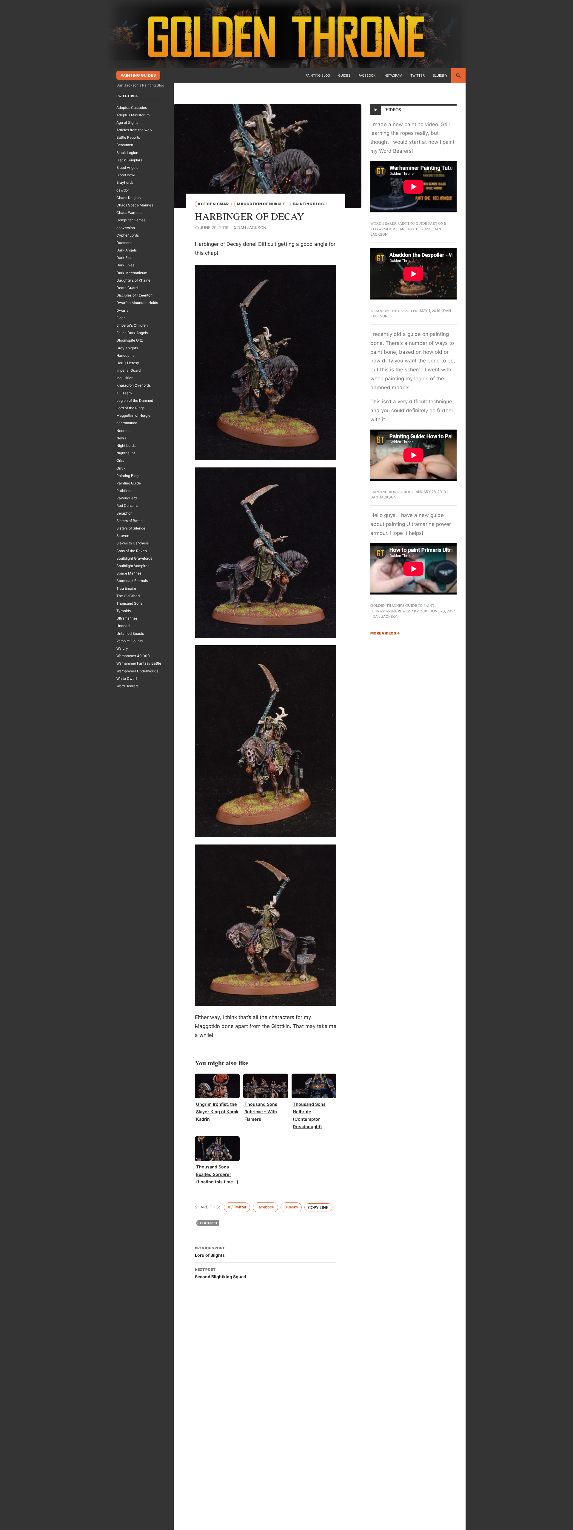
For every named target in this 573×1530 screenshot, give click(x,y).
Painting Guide (128, 483)
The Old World (128, 596)
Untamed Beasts (130, 633)
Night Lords (125, 445)
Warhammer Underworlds (137, 671)
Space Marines (128, 573)
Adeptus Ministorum (133, 115)
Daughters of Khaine (133, 280)
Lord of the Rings (130, 408)
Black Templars (129, 160)
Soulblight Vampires (132, 565)
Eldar (120, 318)
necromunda (126, 423)
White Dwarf (126, 678)
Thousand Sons (129, 603)
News (121, 438)
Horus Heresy (127, 363)
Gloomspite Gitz (129, 340)
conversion (125, 228)
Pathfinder (125, 490)
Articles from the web (134, 130)
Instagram (392, 75)
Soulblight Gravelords (134, 558)
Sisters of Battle (129, 520)
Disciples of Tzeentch (134, 295)
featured (208, 1223)
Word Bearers (127, 686)
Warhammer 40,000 (133, 656)
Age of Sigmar (213, 204)
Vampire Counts (129, 641)
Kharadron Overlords (133, 385)
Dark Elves (125, 265)
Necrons (123, 430)
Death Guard (127, 287)
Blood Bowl (125, 175)
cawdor (122, 190)
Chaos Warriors (128, 212)
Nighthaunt (125, 453)
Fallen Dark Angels (132, 333)
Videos (393, 109)
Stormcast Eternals (132, 580)
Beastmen (124, 145)
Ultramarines (127, 618)
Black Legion (127, 152)
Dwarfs (122, 310)
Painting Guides (138, 75)
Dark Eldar (125, 257)
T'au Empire (126, 588)
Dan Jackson (251, 227)
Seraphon (124, 513)
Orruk (121, 468)
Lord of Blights (210, 1252)
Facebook (366, 75)
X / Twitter (237, 1207)
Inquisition (124, 378)
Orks (120, 460)
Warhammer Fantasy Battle (138, 663)
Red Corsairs (127, 505)
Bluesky (440, 75)
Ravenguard (126, 498)
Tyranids (123, 611)
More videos (385, 633)
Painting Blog (318, 75)
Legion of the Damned (134, 400)
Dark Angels (126, 250)
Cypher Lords (127, 235)
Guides (344, 75)
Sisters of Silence (130, 528)
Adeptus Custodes (131, 107)
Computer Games (130, 220)
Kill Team (124, 393)
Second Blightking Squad (220, 1273)
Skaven (122, 535)
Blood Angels (127, 167)
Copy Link (318, 1207)
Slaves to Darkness (132, 543)
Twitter (417, 75)
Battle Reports (128, 137)
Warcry (122, 648)
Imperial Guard (128, 370)
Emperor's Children (132, 325)
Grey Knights (127, 348)
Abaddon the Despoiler (394, 310)
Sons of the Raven (131, 551)
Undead (123, 625)
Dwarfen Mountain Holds (137, 302)
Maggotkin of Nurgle (261, 204)
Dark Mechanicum (131, 273)
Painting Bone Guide (390, 491)
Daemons (124, 242)
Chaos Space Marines (134, 205)
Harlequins (125, 355)
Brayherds (124, 182)
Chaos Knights (128, 197)
